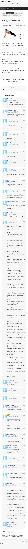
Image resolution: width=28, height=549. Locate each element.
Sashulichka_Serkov (11, 110)
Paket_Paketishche (11, 120)
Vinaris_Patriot (10, 213)
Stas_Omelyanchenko (12, 473)
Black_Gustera (10, 457)
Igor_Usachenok (11, 434)
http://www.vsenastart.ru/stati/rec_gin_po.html (16, 185)
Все (4, 13)
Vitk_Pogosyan (10, 169)
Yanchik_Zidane (11, 160)
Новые (10, 15)
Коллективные (10, 13)
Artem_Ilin (9, 389)
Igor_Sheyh (9, 142)
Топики (3, 8)
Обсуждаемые (15, 15)
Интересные (5, 15)
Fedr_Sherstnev (10, 405)
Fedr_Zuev (9, 483)
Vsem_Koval (10, 151)
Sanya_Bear (10, 133)
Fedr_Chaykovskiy (13, 87)
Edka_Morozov (10, 190)
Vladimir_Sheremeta (12, 445)
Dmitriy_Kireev (10, 221)
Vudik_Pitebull (10, 522)
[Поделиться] (3, 89)
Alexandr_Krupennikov (12, 201)
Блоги (8, 8)
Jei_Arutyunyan (11, 465)
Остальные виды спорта (7, 25)
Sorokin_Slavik (10, 397)
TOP (20, 15)
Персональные (18, 13)
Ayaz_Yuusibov (10, 380)
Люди (13, 8)
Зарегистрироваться (22, 4)
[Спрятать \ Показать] (26, 17)
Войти (13, 3)
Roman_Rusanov (11, 99)
